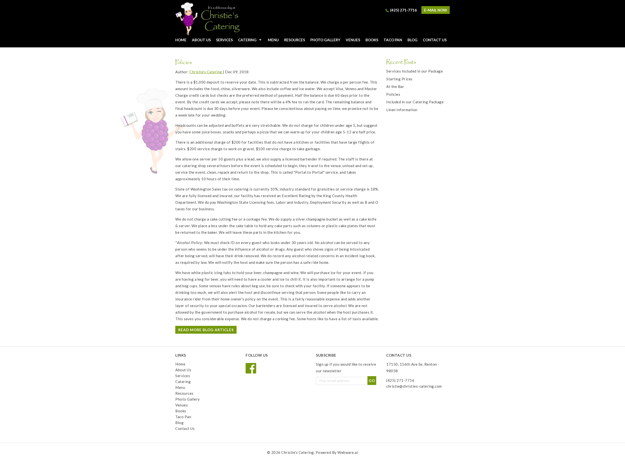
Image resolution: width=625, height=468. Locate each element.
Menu (273, 40)
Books (371, 40)
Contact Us (435, 40)
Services (224, 40)
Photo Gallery (325, 40)
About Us (201, 40)
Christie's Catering (297, 452)
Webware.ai (347, 452)
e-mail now (435, 10)
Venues (353, 40)
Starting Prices (399, 79)
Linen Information (401, 109)
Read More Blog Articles (206, 330)
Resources (294, 40)
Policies (393, 94)
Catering (247, 40)
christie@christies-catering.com (414, 386)
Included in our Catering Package (415, 102)
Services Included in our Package (414, 71)
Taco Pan (393, 40)
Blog (412, 40)
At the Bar (395, 86)
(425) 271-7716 (403, 10)
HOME (181, 40)
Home (180, 364)
